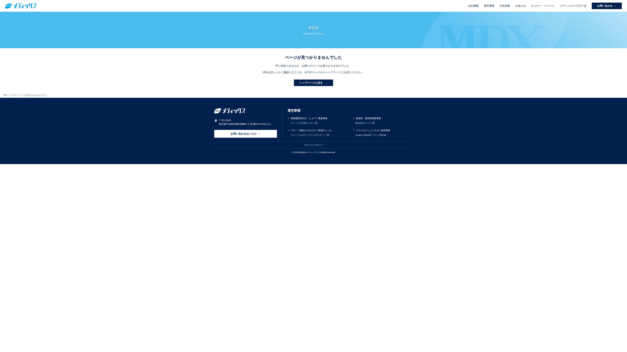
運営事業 (489, 5)
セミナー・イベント (543, 5)
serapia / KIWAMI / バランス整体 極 (370, 135)
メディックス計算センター (302, 123)
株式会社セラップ (363, 123)
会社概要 (473, 5)
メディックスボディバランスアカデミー (308, 135)
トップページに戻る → (313, 82)
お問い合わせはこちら (244, 133)
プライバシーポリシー (313, 145)
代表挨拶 (505, 5)
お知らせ (520, 5)
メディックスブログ (571, 5)
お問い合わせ (605, 5)
